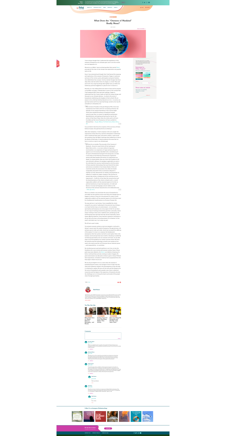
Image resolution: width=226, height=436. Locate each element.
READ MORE (87, 300)
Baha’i (118, 67)
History (139, 76)
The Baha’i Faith (97, 7)
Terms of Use (105, 433)
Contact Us (87, 433)
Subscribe (108, 428)
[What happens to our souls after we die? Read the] (89, 416)
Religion (139, 79)
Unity (89, 282)
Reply (91, 349)
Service (139, 72)
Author (92, 377)
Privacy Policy (96, 433)
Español (148, 7)
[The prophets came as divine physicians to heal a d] (136, 416)
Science (147, 76)
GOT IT (123, 2)
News (139, 77)
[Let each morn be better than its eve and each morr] (148, 416)
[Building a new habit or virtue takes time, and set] (113, 416)
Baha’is (103, 252)
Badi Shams (96, 289)
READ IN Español (141, 28)
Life (147, 72)
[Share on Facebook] (58, 62)
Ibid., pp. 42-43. (91, 189)
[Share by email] (118, 282)
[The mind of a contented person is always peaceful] (125, 416)
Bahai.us (114, 3)
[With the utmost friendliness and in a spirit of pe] (100, 416)
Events (115, 7)
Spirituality (113, 17)
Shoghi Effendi (99, 122)
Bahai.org (116, 2)
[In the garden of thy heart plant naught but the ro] (77, 416)
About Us (89, 7)
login (142, 7)
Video (104, 7)
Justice (139, 74)
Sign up (148, 95)
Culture (147, 74)
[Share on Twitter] (58, 64)
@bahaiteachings (102, 408)
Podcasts (110, 7)
